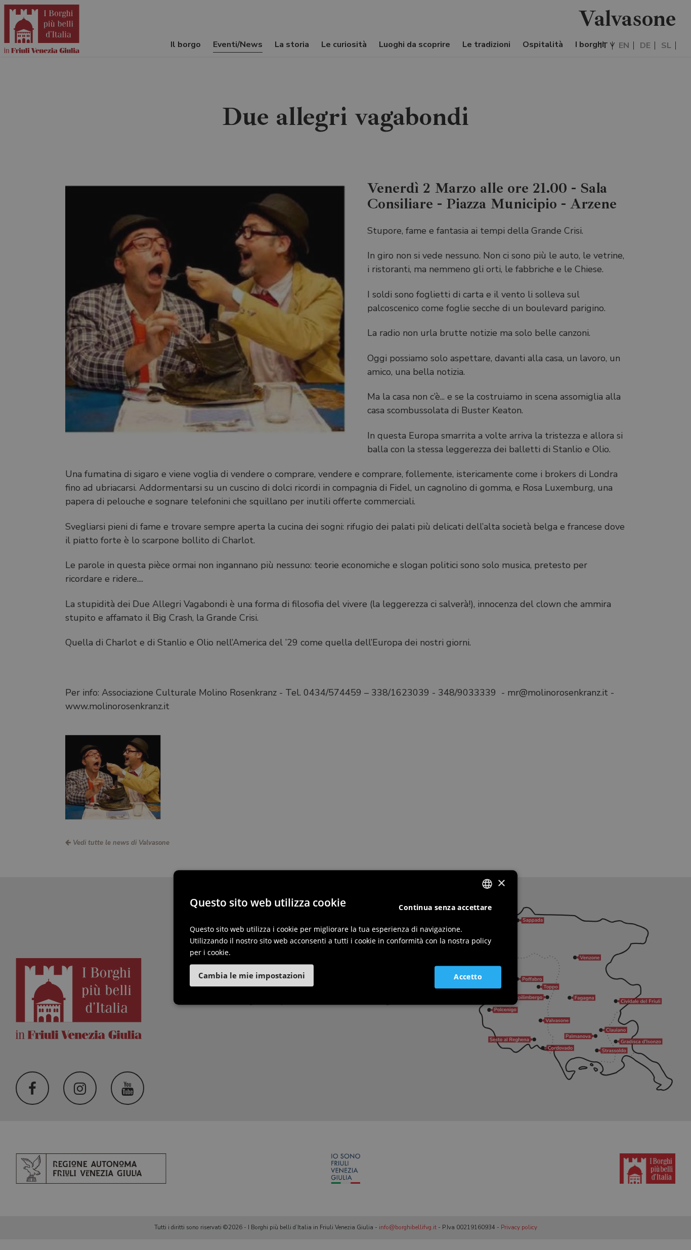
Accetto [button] (468, 976)
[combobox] (487, 884)
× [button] (501, 883)
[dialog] (345, 937)
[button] (252, 975)
